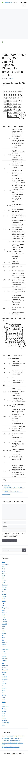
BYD (3, 578)
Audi (3, 569)
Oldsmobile (7, 485)
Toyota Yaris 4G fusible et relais (10, 747)
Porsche (4, 683)
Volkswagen (5, 722)
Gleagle (4, 612)
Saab (3, 692)
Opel (3, 674)
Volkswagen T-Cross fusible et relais (12, 738)
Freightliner (5, 608)
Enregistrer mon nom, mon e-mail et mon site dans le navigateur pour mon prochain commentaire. (15, 534)
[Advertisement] (14, 23)
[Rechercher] (24, 550)
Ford (3, 605)
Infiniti (3, 626)
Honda (4, 619)
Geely (3, 610)
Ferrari (4, 601)
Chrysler (4, 587)
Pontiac (4, 681)
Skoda (4, 702)
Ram (3, 686)
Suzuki (4, 711)
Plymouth (4, 679)
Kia (3, 640)
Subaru (4, 709)
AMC (3, 566)
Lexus (3, 651)
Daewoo (4, 594)
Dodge (4, 596)
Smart (3, 704)
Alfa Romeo (5, 564)
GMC (3, 614)
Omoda (4, 672)
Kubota (4, 644)
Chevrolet (4, 585)
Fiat (3, 603)
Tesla (3, 715)
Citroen (4, 589)
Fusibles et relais (20, 2)
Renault (4, 688)
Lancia (4, 647)
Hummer (4, 621)
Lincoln (4, 653)
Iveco (3, 631)
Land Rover (5, 649)
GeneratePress (14, 755)
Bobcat (4, 573)
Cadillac (4, 580)
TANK (3, 713)
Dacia (3, 592)
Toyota (4, 718)
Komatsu (4, 642)
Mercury (4, 660)
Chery (3, 582)
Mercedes (4, 658)
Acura (3, 562)
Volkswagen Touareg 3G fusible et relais (13, 736)
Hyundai (4, 624)
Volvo (3, 725)
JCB (3, 635)
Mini (3, 663)
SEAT (3, 699)
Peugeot (4, 676)
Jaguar (4, 633)
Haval (3, 617)
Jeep (3, 637)
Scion (3, 697)
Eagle (3, 598)
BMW (3, 571)
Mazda (4, 656)
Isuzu (3, 628)
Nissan (4, 667)
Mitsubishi (5, 665)
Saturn (4, 695)
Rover (3, 690)
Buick (3, 575)
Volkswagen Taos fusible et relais (11, 740)
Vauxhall (4, 720)
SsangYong (5, 706)
